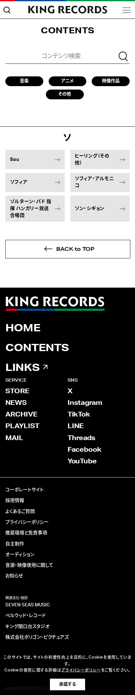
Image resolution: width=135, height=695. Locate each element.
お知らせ (14, 576)
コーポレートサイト (24, 490)
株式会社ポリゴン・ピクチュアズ (37, 637)
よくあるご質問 (20, 511)
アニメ (67, 81)
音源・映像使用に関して (29, 565)
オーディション (19, 554)
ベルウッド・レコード (25, 615)
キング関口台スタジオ (27, 626)
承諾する (67, 684)
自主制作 (14, 544)
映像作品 (111, 81)
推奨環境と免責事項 (26, 533)
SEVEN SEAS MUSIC (27, 605)
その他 (64, 94)
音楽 (24, 81)
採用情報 (14, 500)
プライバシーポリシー (27, 522)
